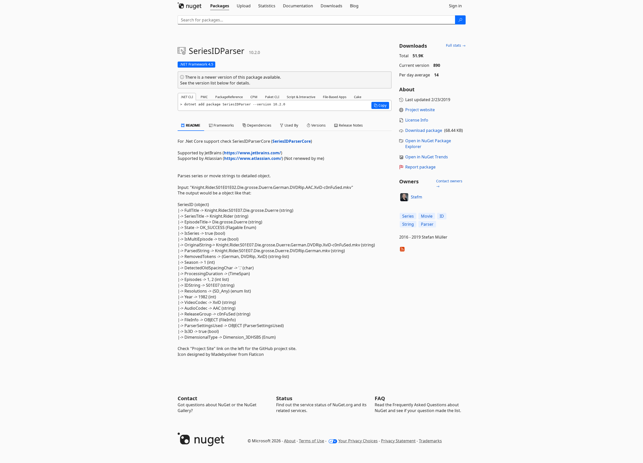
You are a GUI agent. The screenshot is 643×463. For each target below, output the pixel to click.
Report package (420, 167)
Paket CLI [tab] (272, 97)
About (290, 441)
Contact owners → (449, 183)
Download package (423, 130)
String (408, 224)
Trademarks (430, 441)
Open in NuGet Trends (426, 157)
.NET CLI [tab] (187, 97)
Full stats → (456, 45)
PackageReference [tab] (229, 97)
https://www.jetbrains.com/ (252, 153)
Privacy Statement (398, 441)
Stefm (416, 197)
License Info (416, 120)
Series (408, 216)
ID (442, 216)
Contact (187, 398)
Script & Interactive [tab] (301, 97)
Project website (420, 109)
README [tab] (192, 125)
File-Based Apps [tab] (334, 97)
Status (284, 398)
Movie (427, 216)
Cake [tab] (357, 97)
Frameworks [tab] (223, 125)
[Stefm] (404, 197)
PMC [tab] (204, 97)
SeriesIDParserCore (291, 141)
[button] (380, 105)
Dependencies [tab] (258, 125)
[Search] (460, 19)
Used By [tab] (290, 125)
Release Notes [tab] (350, 125)
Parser (427, 224)
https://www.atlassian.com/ (253, 158)
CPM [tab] (253, 97)
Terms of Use (311, 441)
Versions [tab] (318, 125)
